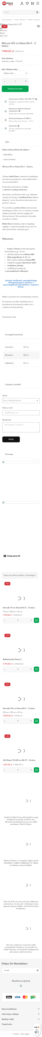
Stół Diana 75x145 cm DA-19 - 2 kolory (19, 760)
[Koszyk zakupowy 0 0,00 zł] (32, 3)
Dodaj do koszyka (15, 89)
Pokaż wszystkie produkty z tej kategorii (20, 575)
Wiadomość (6, 420)
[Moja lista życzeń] (27, 3)
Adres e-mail (7, 408)
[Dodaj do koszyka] (36, 620)
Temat (4, 396)
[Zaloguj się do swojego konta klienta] (22, 3)
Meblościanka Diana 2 (12, 659)
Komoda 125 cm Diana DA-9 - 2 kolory (19, 708)
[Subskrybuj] (38, 970)
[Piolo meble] (10, 3)
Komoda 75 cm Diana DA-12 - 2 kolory (19, 608)
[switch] (37, 1032)
